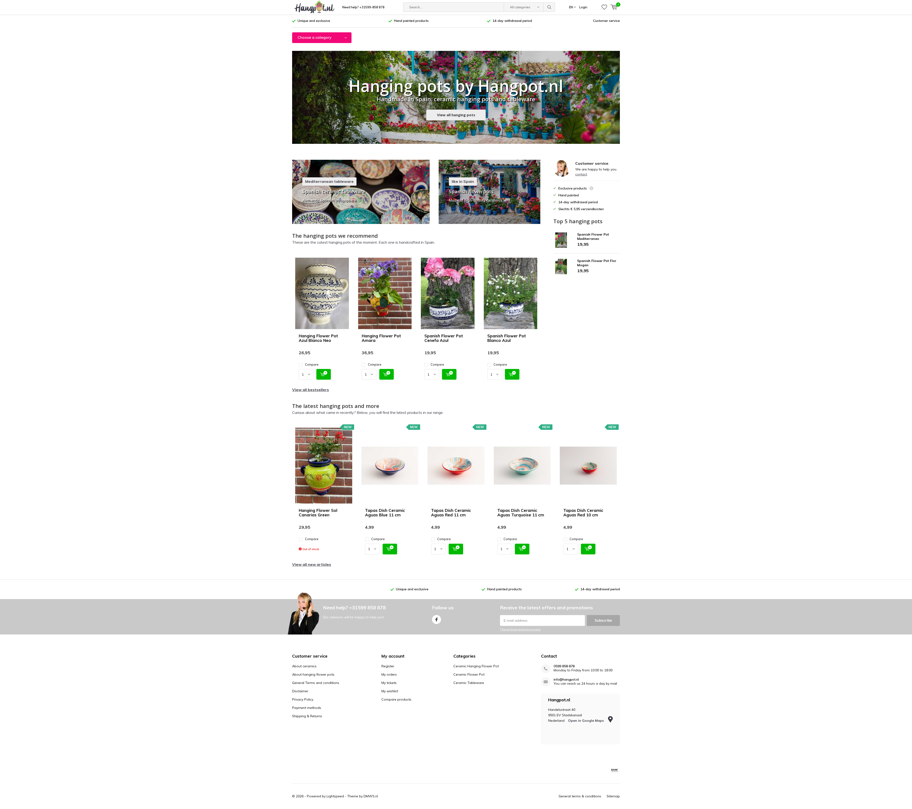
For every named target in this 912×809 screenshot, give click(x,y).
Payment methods (306, 708)
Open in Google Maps (586, 720)
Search (549, 7)
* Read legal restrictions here (520, 629)
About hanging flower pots (313, 674)
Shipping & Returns (307, 716)
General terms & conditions (580, 796)
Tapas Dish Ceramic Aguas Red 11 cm (451, 512)
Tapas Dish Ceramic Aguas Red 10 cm (583, 512)
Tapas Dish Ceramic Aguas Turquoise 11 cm (520, 512)
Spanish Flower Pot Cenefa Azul (443, 338)
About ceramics (304, 666)
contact (581, 174)
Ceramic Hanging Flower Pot (476, 666)
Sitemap (613, 796)
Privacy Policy (302, 699)
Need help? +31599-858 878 (363, 7)
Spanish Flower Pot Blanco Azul (506, 338)
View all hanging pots (456, 114)
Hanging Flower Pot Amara (381, 338)
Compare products (396, 699)
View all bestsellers (310, 389)
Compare (311, 364)
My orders (389, 674)
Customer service (606, 21)
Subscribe (603, 620)
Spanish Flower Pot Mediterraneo (593, 236)
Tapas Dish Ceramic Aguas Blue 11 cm (385, 512)
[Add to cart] (323, 374)
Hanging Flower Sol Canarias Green (318, 512)
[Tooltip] (591, 189)
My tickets (389, 683)
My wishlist (389, 691)
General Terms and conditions (315, 683)
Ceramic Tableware (468, 683)
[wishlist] (604, 7)
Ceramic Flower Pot (468, 674)
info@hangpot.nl (566, 680)
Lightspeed (335, 796)
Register (387, 666)
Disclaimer (300, 691)
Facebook (436, 619)
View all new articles (311, 564)
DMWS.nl (371, 796)
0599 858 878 (564, 666)
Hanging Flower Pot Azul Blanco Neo (318, 338)
